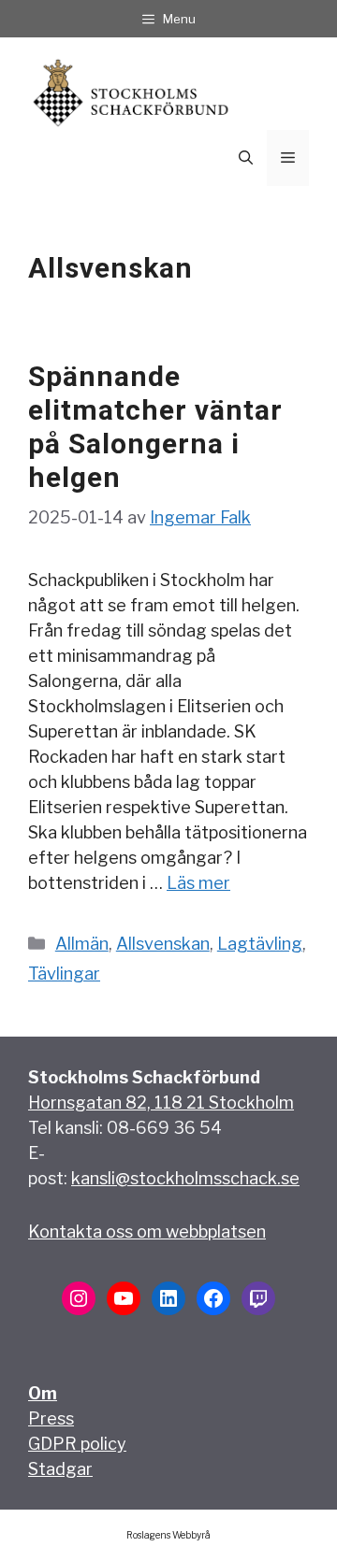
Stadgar (60, 1469)
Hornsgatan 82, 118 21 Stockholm (161, 1102)
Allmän (82, 943)
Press (51, 1418)
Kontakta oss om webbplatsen (147, 1231)
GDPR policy (77, 1444)
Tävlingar (64, 973)
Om (42, 1393)
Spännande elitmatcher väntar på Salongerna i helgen (155, 427)
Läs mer (198, 883)
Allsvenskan (163, 943)
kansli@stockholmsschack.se (185, 1178)
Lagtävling (259, 943)
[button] (246, 158)
